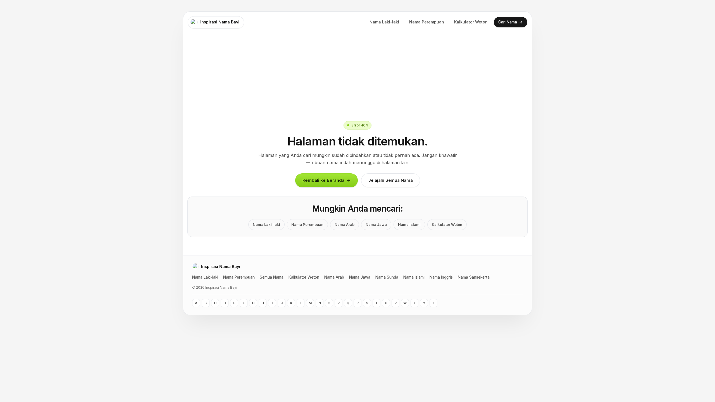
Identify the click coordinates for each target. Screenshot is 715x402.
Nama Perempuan (426, 22)
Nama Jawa (376, 224)
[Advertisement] (357, 75)
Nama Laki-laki (384, 22)
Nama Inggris (441, 277)
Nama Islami (409, 224)
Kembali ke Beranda (326, 180)
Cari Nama (510, 22)
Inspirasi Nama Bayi (219, 22)
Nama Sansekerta (474, 277)
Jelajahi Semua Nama (390, 180)
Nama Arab (344, 224)
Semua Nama (271, 277)
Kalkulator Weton (471, 22)
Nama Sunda (386, 277)
